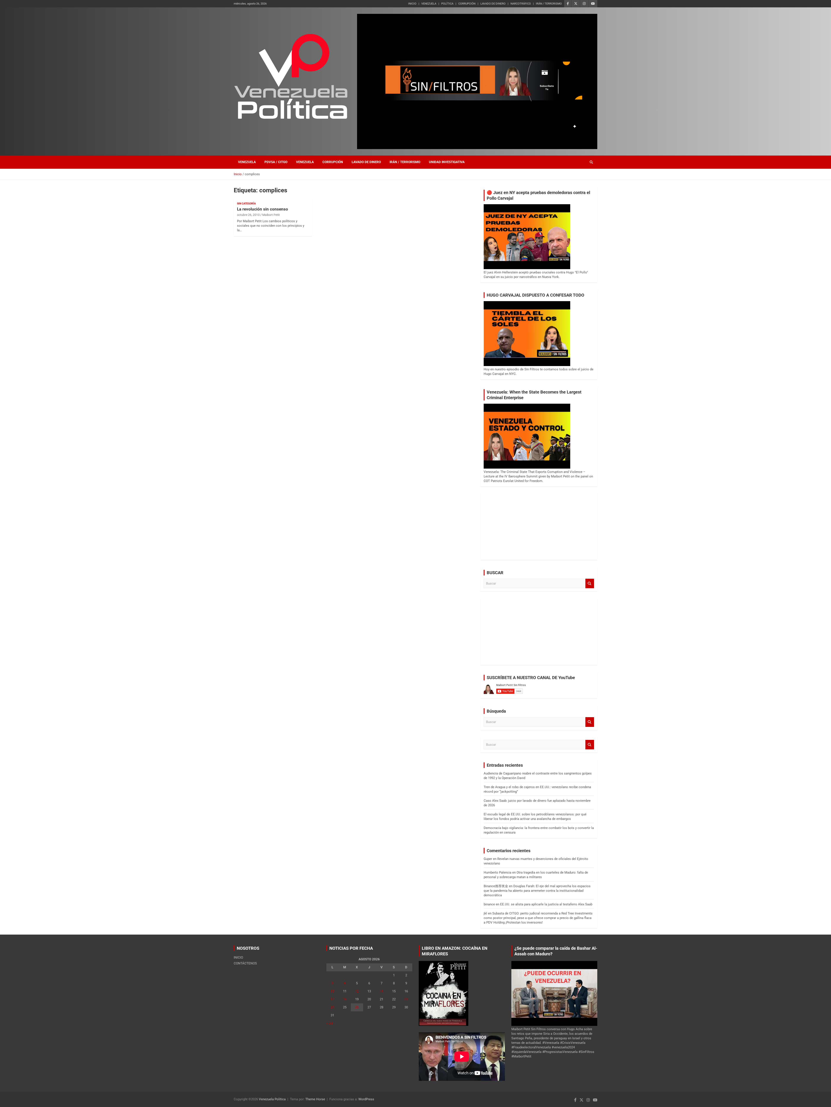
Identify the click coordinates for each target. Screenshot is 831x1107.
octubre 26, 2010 (248, 215)
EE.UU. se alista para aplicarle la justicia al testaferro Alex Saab (546, 904)
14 (381, 991)
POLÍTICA (447, 3)
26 (357, 1007)
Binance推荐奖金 (496, 886)
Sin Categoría (246, 203)
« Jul (329, 1023)
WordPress (366, 1099)
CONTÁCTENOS (245, 963)
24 (332, 1007)
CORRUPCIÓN (466, 3)
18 (344, 999)
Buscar (589, 583)
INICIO (412, 3)
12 (357, 991)
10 (332, 991)
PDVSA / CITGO (275, 162)
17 (332, 999)
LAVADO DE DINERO (493, 3)
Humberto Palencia (497, 872)
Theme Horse (315, 1099)
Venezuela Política (272, 1099)
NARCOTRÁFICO (521, 3)
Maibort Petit (271, 215)
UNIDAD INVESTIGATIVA (447, 162)
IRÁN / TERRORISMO (549, 3)
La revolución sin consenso (262, 209)
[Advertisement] (539, 526)
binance (489, 904)
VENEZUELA (428, 3)
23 (406, 999)
